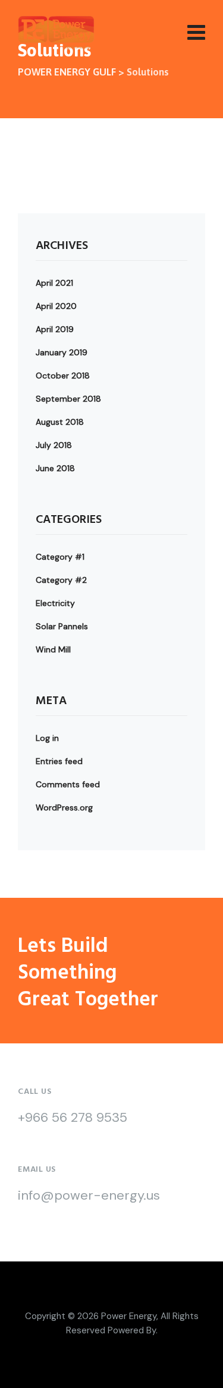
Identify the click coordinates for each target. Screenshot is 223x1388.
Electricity (55, 603)
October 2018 (63, 375)
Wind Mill (53, 649)
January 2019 (61, 352)
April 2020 (56, 306)
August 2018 (60, 422)
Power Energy (128, 1316)
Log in (47, 738)
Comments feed (68, 784)
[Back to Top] (197, 1368)
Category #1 (60, 556)
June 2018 (55, 468)
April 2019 (55, 329)
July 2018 (54, 445)
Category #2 (61, 580)
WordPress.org (64, 807)
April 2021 (54, 282)
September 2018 (68, 398)
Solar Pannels (62, 626)
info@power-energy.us (89, 1195)
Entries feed (59, 761)
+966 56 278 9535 (72, 1117)
